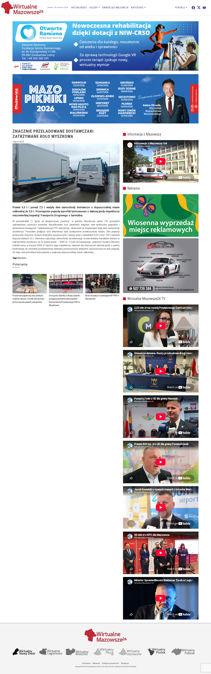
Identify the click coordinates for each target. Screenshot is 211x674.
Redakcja (125, 663)
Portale (180, 7)
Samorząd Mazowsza (115, 7)
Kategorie (137, 7)
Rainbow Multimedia (129, 666)
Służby (93, 7)
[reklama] (161, 265)
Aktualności (79, 7)
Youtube (204, 7)
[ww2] (161, 215)
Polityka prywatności (110, 663)
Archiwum (86, 663)
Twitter (199, 7)
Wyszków (21, 258)
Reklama (96, 663)
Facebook (193, 7)
